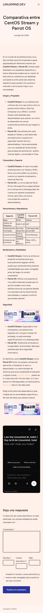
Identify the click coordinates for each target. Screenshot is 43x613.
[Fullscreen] (29, 429)
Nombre (7, 558)
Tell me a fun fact (29, 462)
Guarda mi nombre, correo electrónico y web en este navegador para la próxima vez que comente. (23, 577)
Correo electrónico (21, 559)
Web (31, 558)
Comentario (9, 529)
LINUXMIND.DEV (14, 4)
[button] (9, 483)
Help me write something (21, 467)
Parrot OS (7, 385)
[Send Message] (34, 483)
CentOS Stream (24, 375)
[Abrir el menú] (38, 4)
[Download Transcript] (35, 429)
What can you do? (14, 462)
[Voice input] (27, 483)
